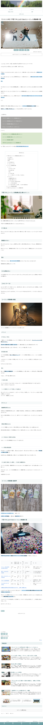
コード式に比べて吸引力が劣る (14, 181)
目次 (20, 152)
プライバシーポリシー (21, 721)
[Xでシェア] (16, 50)
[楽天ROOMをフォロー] (7, 638)
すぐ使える (10, 157)
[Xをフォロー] (2, 638)
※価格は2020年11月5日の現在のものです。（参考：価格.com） (14, 587)
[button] (26, 50)
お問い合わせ (35, 721)
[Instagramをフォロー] (4, 638)
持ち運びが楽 (11, 170)
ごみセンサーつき (11, 163)
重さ (9, 160)
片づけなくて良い (12, 168)
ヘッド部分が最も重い (13, 183)
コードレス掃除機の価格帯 (12, 186)
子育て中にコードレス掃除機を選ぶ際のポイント (16, 155)
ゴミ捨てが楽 (11, 173)
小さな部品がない (11, 162)
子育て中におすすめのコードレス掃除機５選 (15, 187)
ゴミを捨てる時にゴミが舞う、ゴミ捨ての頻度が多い (18, 184)
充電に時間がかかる (12, 179)
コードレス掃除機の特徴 (11, 165)
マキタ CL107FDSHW (5, 580)
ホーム (8, 721)
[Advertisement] (21, 59)
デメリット (10, 176)
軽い (10, 171)
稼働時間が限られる (12, 178)
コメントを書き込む (21, 710)
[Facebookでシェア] (21, 50)
